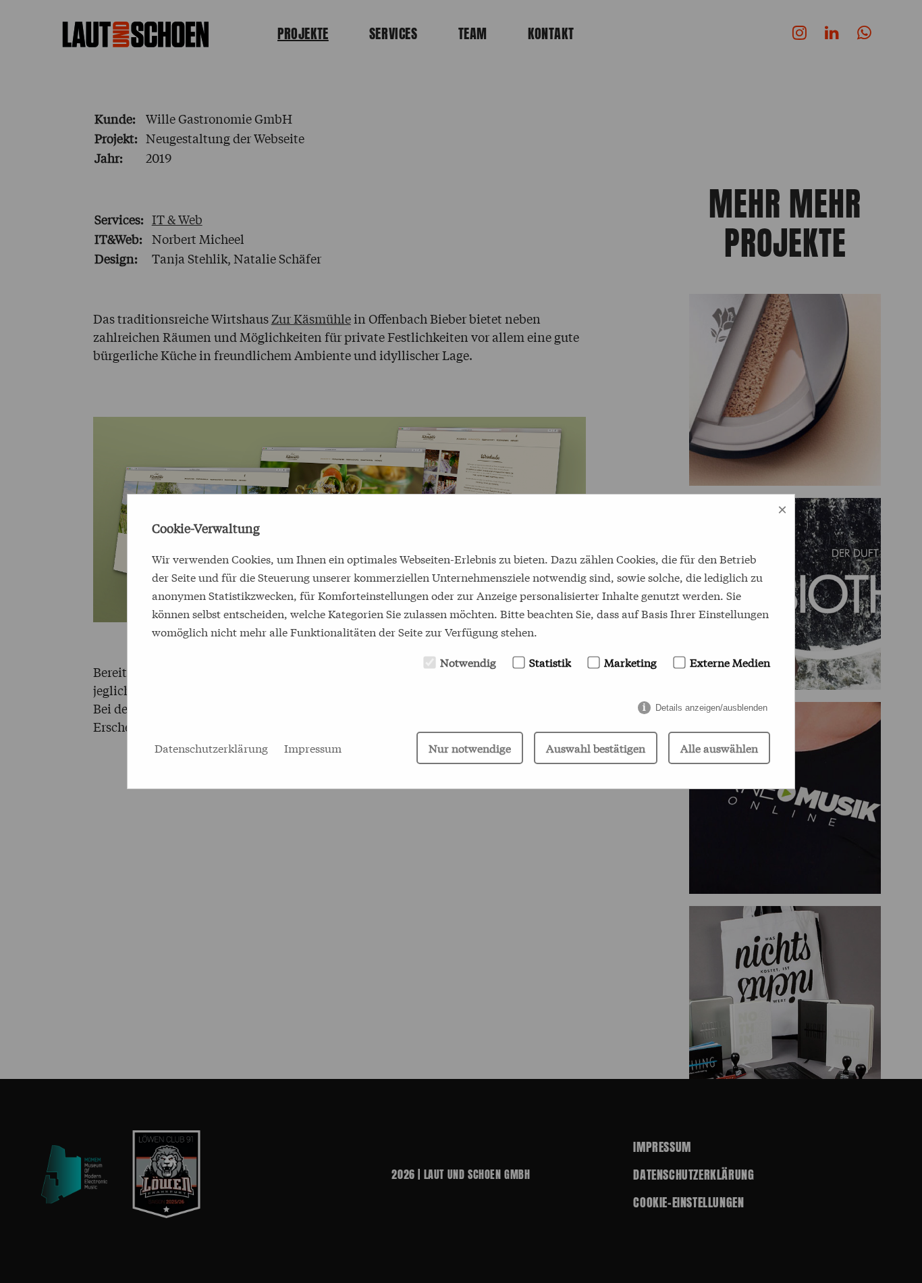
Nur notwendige (470, 747)
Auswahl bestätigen (595, 747)
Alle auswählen (719, 747)
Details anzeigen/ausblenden (711, 708)
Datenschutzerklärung (211, 747)
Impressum (313, 747)
